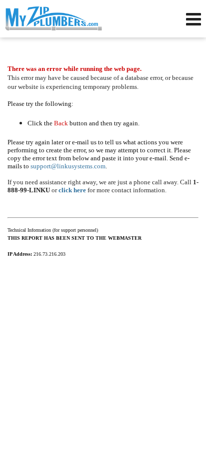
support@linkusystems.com (68, 166)
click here (72, 190)
